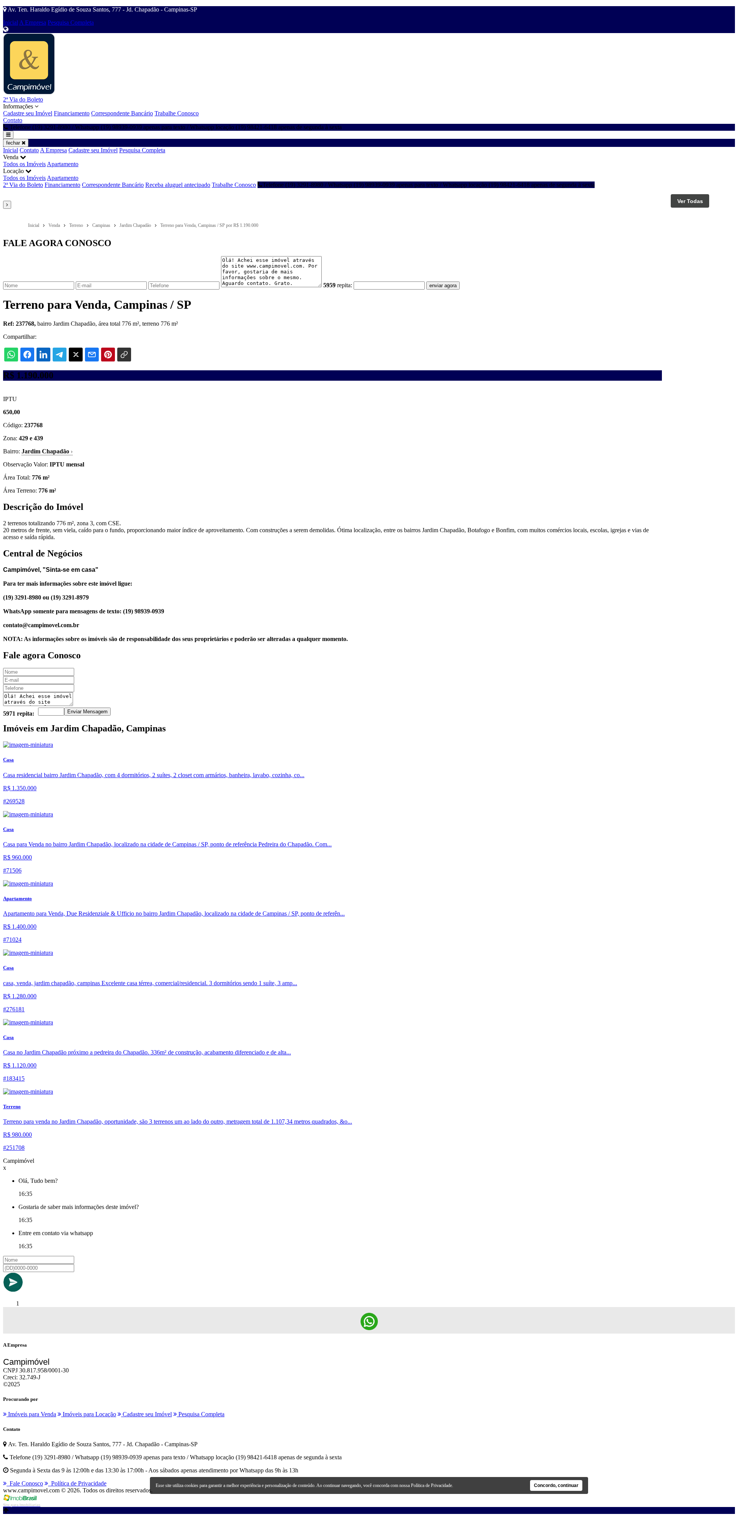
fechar (14, 143)
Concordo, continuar (556, 1485)
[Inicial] (29, 92)
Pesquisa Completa (71, 22)
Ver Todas (690, 201)
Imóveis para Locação (88, 1414)
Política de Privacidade (77, 1483)
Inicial (10, 22)
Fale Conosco (25, 1483)
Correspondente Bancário (122, 113)
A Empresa (32, 22)
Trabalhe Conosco (177, 113)
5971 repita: (18, 713)
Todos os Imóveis (24, 164)
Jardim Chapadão (47, 451)
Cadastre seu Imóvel (27, 113)
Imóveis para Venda (31, 1414)
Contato (12, 120)
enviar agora (443, 285)
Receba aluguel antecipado (177, 185)
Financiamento (72, 113)
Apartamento (62, 164)
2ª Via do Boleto (23, 99)
